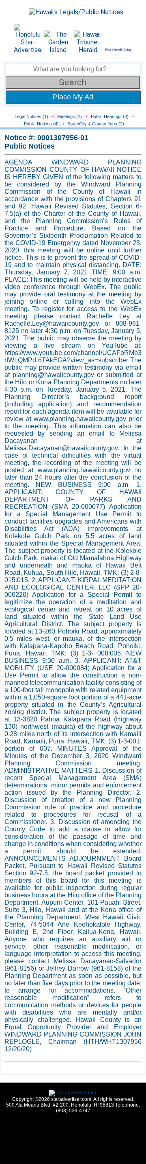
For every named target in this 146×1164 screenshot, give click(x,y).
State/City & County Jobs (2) (96, 123)
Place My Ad (73, 97)
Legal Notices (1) (31, 116)
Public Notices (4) (41, 123)
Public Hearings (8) (110, 116)
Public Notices (29, 146)
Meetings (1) (69, 116)
